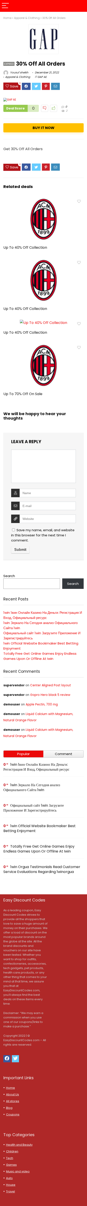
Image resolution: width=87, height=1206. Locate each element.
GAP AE (42, 77)
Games (11, 1165)
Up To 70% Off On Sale (22, 393)
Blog (9, 1108)
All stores (12, 1101)
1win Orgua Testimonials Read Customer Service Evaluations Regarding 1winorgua (41, 869)
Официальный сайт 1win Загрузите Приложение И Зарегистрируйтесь (33, 808)
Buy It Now (43, 127)
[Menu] (5, 6)
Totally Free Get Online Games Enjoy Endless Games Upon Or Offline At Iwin (39, 849)
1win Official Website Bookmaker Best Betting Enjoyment (39, 828)
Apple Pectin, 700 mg (42, 704)
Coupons (12, 1114)
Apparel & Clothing (27, 18)
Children (12, 1151)
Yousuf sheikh (18, 72)
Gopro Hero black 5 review (50, 695)
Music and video (18, 1171)
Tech (9, 1158)
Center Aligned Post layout (50, 685)
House (10, 1185)
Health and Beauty (19, 1145)
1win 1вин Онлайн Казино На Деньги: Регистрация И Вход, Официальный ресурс (36, 767)
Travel (10, 1191)
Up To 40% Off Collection (25, 247)
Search (9, 576)
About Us (12, 1094)
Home (7, 18)
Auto (9, 1178)
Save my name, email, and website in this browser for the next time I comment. (43, 535)
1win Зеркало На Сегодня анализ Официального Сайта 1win (31, 787)
